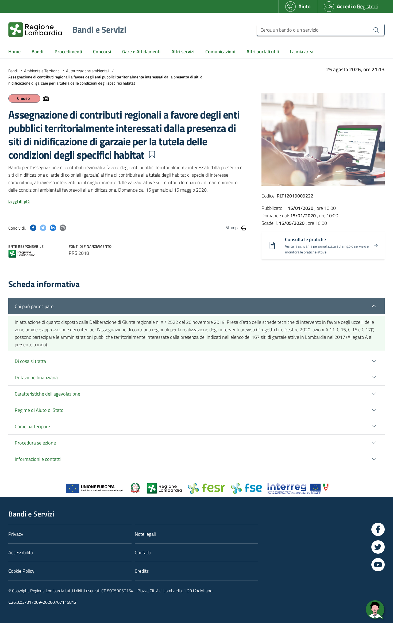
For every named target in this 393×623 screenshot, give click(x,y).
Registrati (367, 6)
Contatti (143, 552)
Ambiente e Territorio (42, 71)
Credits (142, 571)
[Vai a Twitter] (378, 547)
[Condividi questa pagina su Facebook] (33, 227)
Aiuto (304, 6)
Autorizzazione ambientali (87, 71)
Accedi (344, 6)
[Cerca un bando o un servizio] (376, 30)
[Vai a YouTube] (378, 564)
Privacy (15, 534)
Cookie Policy (21, 571)
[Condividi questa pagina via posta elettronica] (63, 227)
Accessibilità (20, 552)
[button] (152, 154)
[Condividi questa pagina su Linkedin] (53, 227)
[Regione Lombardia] (21, 254)
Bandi (13, 71)
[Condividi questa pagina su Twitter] (43, 227)
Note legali (145, 534)
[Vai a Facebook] (378, 529)
